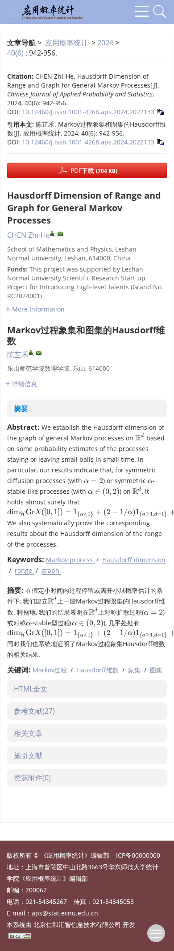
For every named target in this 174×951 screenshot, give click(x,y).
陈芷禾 (18, 355)
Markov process (70, 559)
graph (51, 570)
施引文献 (28, 755)
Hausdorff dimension (134, 559)
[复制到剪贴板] (160, 141)
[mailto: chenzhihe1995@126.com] (60, 234)
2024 (105, 43)
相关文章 (28, 733)
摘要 (21, 408)
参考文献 (34, 711)
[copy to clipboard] (160, 111)
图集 (157, 670)
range (24, 570)
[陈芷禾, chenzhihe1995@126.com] (31, 352)
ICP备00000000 (138, 855)
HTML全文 (30, 689)
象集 (135, 670)
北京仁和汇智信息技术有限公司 (77, 924)
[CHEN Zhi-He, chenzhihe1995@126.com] (52, 233)
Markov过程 (51, 670)
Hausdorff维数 (98, 670)
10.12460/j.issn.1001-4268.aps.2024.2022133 (88, 112)
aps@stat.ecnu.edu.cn (65, 913)
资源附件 (32, 778)
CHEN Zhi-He (28, 235)
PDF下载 (93, 170)
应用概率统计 (66, 43)
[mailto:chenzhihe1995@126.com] (39, 353)
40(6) (16, 53)
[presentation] (140, 437)
